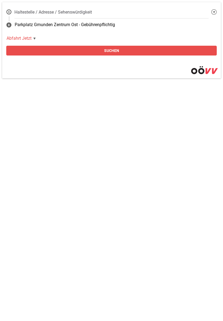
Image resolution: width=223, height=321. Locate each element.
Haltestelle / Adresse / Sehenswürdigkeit (53, 12)
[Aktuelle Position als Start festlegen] (214, 12)
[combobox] (111, 11)
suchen (111, 50)
